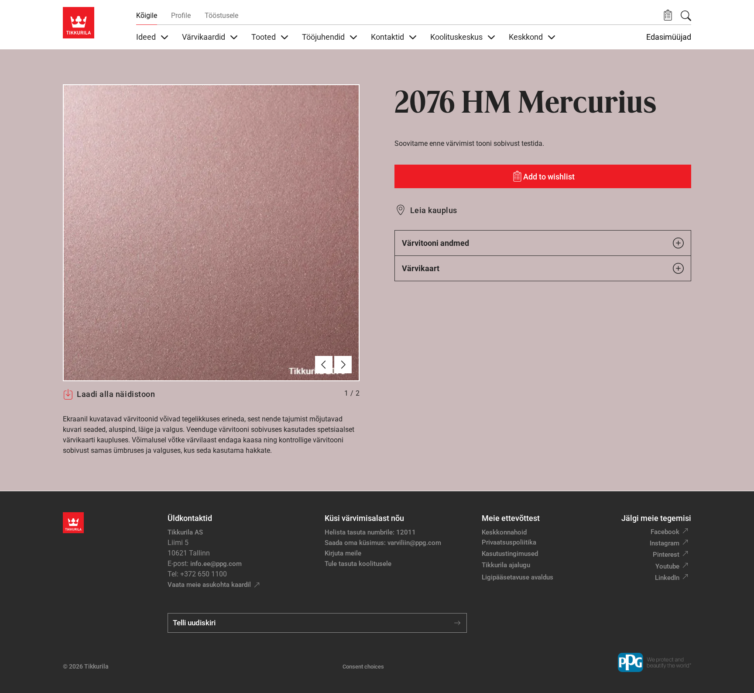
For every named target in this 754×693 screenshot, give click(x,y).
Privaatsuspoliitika (509, 542)
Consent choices (363, 666)
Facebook (665, 532)
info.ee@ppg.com (216, 564)
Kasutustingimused (510, 554)
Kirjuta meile (343, 553)
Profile (181, 15)
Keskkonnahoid (504, 532)
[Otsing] (686, 15)
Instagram (664, 543)
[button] (668, 15)
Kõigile (146, 15)
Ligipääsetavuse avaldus (517, 577)
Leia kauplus (433, 210)
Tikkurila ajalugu (506, 565)
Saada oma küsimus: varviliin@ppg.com (383, 543)
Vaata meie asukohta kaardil (209, 585)
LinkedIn (667, 578)
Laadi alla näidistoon (116, 394)
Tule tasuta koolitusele (358, 564)
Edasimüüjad (668, 37)
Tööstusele (221, 15)
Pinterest (666, 555)
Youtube (667, 566)
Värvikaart (420, 268)
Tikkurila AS (185, 532)
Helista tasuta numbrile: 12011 (370, 532)
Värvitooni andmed (435, 243)
